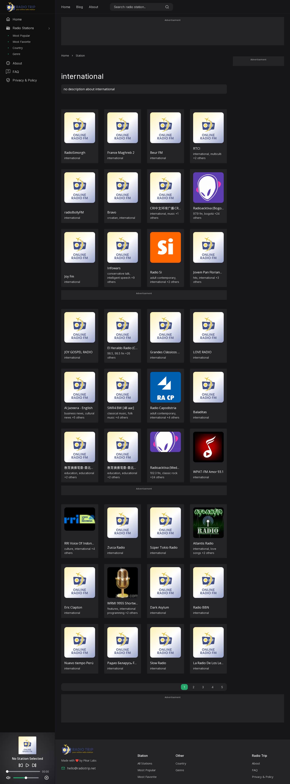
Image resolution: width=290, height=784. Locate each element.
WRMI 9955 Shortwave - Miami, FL (132, 603)
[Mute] (8, 777)
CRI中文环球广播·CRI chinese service (176, 208)
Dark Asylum (159, 607)
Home (65, 7)
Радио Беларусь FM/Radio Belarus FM (135, 663)
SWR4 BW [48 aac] (120, 408)
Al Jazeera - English (78, 408)
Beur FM (156, 152)
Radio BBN (201, 607)
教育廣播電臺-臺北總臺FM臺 (84, 467)
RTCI (196, 148)
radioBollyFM (74, 212)
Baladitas (200, 412)
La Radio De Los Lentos (210, 663)
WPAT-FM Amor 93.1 (208, 472)
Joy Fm (69, 276)
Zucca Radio (116, 547)
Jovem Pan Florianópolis (211, 272)
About (93, 7)
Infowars (114, 268)
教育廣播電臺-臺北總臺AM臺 (127, 467)
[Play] (27, 765)
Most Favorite (22, 42)
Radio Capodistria (163, 408)
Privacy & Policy (262, 777)
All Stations (145, 763)
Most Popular (21, 35)
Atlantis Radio (203, 543)
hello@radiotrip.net (81, 768)
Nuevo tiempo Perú (78, 663)
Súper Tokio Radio (164, 547)
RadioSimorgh (74, 152)
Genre (16, 54)
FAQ (255, 770)
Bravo (111, 212)
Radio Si (156, 272)
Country (18, 48)
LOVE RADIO (202, 352)
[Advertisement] (172, 34)
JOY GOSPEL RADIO (78, 352)
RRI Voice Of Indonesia (81, 543)
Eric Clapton (73, 607)
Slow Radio (158, 663)
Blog (79, 7)
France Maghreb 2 (120, 152)
